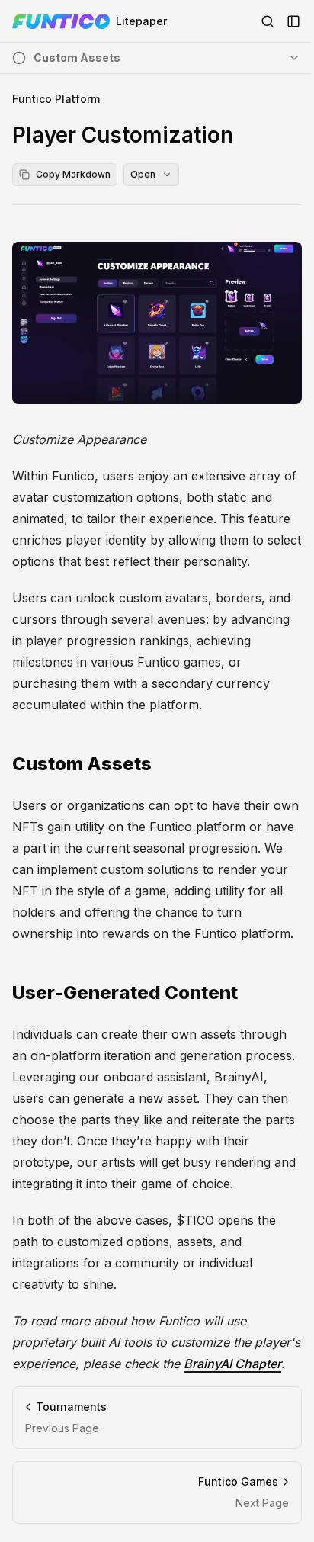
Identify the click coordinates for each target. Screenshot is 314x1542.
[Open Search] (267, 21)
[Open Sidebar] (293, 21)
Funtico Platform (56, 98)
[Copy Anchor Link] (164, 764)
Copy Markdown (73, 174)
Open (142, 174)
